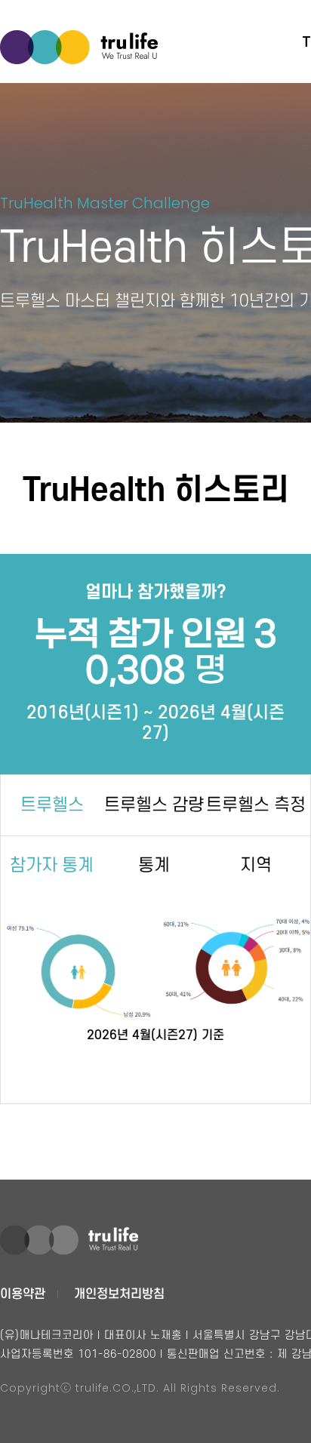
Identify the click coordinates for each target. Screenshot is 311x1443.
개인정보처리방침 (119, 1294)
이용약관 (22, 1294)
